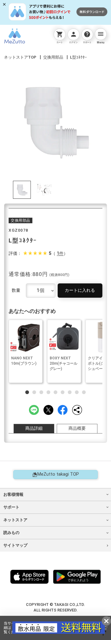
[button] (27, 392)
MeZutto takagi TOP (58, 474)
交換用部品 (53, 57)
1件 (60, 253)
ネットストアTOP (20, 57)
